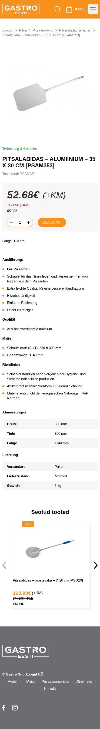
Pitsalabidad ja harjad (75, 30)
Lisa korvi (51, 222)
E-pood (7, 30)
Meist (30, 681)
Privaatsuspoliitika (55, 681)
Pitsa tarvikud (43, 30)
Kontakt (50, 689)
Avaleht (13, 681)
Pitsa (23, 30)
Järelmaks (84, 681)
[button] (96, 565)
